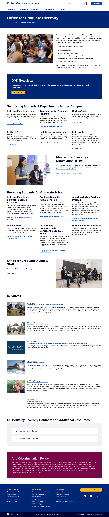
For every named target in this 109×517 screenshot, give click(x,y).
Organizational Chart (12, 496)
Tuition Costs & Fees (61, 496)
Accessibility (57, 514)
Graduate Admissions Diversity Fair (51, 216)
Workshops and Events (13, 494)
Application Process (61, 492)
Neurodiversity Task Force (35, 362)
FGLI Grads (75, 148)
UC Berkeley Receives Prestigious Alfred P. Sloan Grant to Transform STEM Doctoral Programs (57, 343)
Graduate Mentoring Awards (39, 501)
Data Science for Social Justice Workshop (40, 324)
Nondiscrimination (45, 514)
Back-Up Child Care (37, 499)
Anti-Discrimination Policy (65, 463)
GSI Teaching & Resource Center (40, 492)
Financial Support (49, 9)
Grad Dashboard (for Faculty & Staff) (41, 506)
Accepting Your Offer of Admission (65, 501)
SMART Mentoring (36, 504)
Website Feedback (12, 501)
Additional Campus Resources (28, 439)
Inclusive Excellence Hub (15, 124)
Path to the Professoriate (48, 143)
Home (8, 22)
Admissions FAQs (60, 499)
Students (23, 9)
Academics (35, 9)
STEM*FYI (10, 144)
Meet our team (12, 273)
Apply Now (96, 3)
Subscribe (17, 92)
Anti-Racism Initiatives (34, 401)
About (63, 9)
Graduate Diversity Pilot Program (37, 382)
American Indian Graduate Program (51, 126)
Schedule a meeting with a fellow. (66, 169)
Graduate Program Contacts (28, 431)
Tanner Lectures (36, 496)
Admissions (11, 9)
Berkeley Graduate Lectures (39, 494)
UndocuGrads (76, 122)
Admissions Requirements (62, 494)
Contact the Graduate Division (14, 492)
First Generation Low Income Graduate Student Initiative (45, 304)
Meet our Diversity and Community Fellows (70, 173)
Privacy (37, 514)
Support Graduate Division (91, 489)
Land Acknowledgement (13, 499)
